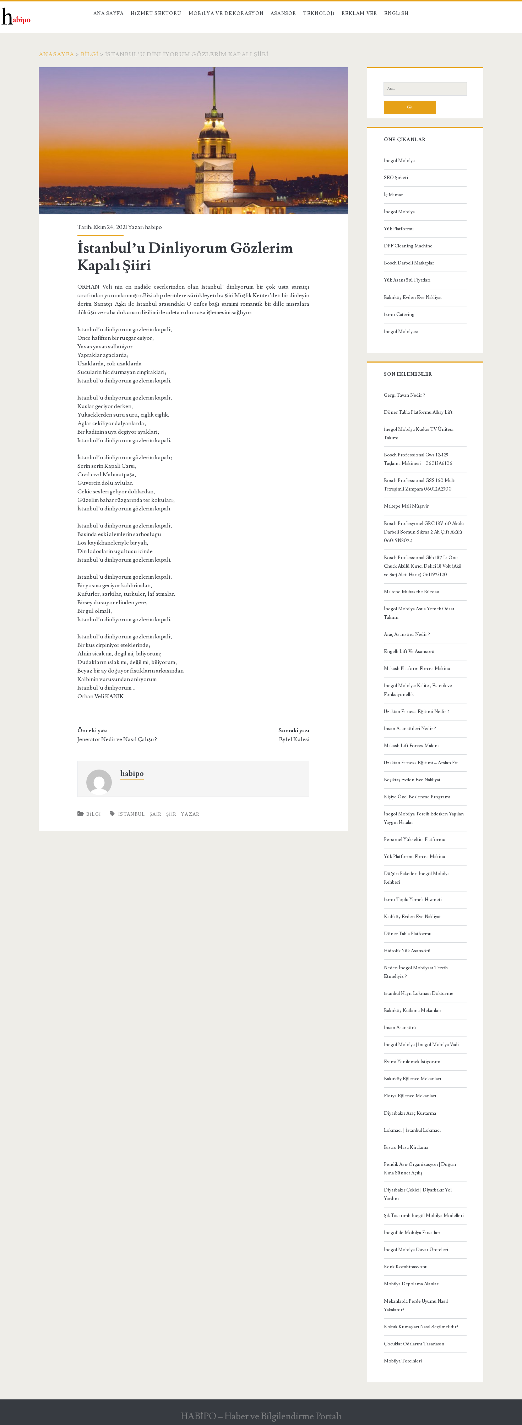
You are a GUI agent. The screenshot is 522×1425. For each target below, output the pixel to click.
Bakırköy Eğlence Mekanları (412, 1079)
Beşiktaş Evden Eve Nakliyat (412, 780)
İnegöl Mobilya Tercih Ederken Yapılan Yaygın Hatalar (424, 818)
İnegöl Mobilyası (401, 331)
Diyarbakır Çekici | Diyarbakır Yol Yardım (418, 1194)
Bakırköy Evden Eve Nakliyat (413, 297)
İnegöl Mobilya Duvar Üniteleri (416, 1250)
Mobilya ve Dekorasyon (226, 13)
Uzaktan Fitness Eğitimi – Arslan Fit (421, 763)
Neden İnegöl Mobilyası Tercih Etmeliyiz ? (416, 972)
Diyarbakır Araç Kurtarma (410, 1113)
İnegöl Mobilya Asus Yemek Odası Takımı (419, 613)
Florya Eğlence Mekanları (410, 1096)
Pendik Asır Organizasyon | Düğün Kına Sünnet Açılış (420, 1169)
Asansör (284, 13)
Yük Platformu (399, 229)
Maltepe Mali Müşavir (406, 506)
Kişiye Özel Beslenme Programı (417, 797)
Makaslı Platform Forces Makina (417, 668)
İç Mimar (393, 195)
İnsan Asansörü (400, 1027)
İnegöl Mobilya (399, 161)
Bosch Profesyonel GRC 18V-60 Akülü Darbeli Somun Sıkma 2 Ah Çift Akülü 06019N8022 (424, 532)
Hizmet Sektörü (156, 13)
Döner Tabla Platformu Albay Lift (418, 412)
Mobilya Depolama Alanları (412, 1284)
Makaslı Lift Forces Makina (412, 746)
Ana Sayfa (108, 13)
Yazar (190, 814)
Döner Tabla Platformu (407, 934)
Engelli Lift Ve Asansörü (409, 651)
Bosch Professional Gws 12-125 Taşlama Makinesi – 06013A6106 (418, 459)
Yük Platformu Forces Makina (414, 856)
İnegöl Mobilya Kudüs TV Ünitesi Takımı (418, 434)
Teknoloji (319, 13)
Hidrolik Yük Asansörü (407, 951)
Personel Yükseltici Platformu (414, 839)
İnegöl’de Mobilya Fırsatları (412, 1233)
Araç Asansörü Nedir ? (407, 634)
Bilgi (89, 54)
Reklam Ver (359, 13)
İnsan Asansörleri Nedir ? (410, 729)
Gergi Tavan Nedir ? (404, 395)
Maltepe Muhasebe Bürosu (411, 592)
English (396, 13)
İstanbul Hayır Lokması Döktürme (418, 993)
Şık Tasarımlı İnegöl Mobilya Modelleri (424, 1215)
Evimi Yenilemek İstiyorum (412, 1062)
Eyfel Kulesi (294, 739)
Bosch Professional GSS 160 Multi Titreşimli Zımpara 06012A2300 (420, 485)
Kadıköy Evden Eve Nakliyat (412, 917)
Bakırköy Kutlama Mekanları (412, 1010)
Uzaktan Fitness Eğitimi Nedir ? (416, 711)
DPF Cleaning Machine (408, 246)
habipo (153, 227)
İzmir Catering (399, 314)
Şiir (171, 814)
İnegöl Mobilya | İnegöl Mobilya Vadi (421, 1045)
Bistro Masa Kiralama (406, 1147)
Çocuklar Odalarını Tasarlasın (414, 1344)
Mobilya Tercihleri (403, 1361)
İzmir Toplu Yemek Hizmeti (413, 899)
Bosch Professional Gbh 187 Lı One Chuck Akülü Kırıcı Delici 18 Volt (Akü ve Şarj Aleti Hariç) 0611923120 (423, 566)
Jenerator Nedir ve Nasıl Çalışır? (117, 739)
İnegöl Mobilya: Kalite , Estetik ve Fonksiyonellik (418, 690)
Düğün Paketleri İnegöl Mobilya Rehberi (417, 878)
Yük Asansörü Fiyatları (407, 280)
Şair (155, 814)
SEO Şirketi (396, 178)
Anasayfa (56, 54)
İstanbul (131, 814)
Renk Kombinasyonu (406, 1267)
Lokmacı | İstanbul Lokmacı (412, 1130)
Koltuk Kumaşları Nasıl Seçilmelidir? (421, 1327)
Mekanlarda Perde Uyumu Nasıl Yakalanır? (416, 1305)
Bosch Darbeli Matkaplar (409, 263)
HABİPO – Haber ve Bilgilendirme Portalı (261, 1416)
